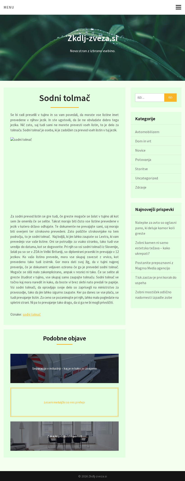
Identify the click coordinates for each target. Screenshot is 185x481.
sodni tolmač (32, 314)
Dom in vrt (143, 141)
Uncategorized (146, 178)
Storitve (141, 168)
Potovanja (143, 159)
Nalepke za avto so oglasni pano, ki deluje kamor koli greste (155, 228)
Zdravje (140, 187)
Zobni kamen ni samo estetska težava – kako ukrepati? (152, 248)
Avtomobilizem (147, 132)
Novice (140, 150)
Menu (9, 7)
